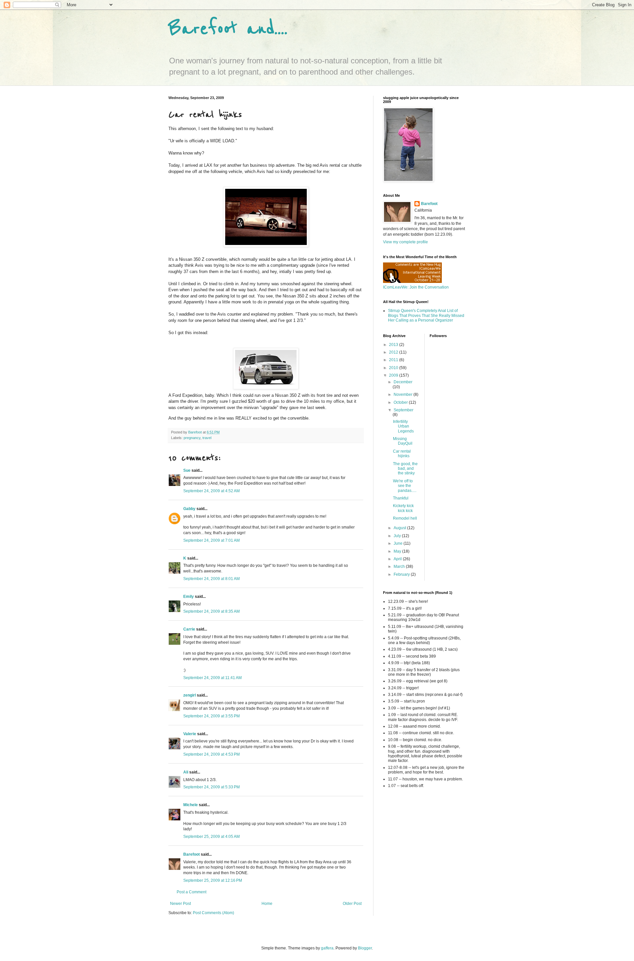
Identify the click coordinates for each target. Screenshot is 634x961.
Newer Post (180, 903)
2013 (394, 344)
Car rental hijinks (402, 453)
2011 (394, 360)
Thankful (400, 498)
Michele (190, 805)
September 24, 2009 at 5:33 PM (211, 787)
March (400, 566)
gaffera (327, 948)
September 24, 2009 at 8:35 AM (211, 611)
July (398, 535)
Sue (187, 470)
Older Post (352, 903)
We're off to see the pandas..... (404, 486)
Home (267, 903)
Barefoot (191, 854)
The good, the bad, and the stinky (405, 469)
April (398, 559)
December (403, 382)
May (398, 551)
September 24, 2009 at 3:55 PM (211, 716)
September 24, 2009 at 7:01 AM (211, 540)
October (401, 402)
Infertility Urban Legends (403, 426)
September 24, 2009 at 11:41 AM (212, 677)
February (402, 574)
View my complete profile (405, 242)
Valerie (189, 734)
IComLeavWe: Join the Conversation (416, 287)
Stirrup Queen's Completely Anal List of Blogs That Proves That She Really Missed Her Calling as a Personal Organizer (426, 315)
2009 (394, 375)
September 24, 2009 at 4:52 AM (211, 491)
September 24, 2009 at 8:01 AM (211, 578)
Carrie (189, 629)
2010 (394, 367)
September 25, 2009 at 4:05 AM (211, 836)
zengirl (189, 695)
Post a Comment (191, 892)
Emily (188, 596)
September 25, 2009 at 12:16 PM (212, 880)
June (399, 543)
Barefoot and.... (228, 29)
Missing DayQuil (402, 441)
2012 (394, 352)
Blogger (365, 948)
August (400, 528)
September (403, 410)
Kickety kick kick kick (403, 508)
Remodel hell (405, 518)
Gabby (189, 508)
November (403, 394)
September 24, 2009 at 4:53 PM (211, 754)
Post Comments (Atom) (213, 912)
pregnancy (192, 438)
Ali (185, 772)
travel (206, 438)
